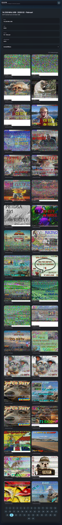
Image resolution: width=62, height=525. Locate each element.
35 (37, 515)
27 (56, 511)
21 (30, 511)
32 (24, 515)
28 (7, 515)
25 (47, 511)
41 (33, 518)
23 (39, 511)
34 (33, 515)
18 (18, 511)
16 (10, 511)
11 (42, 508)
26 (51, 511)
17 (14, 511)
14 (55, 508)
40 (29, 518)
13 (51, 508)
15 (6, 511)
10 (38, 508)
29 (11, 515)
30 (16, 515)
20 (26, 511)
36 (41, 515)
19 (22, 511)
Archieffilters (7, 47)
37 (46, 515)
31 (20, 515)
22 (34, 511)
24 (43, 511)
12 (46, 508)
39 (54, 515)
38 (50, 515)
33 (28, 515)
